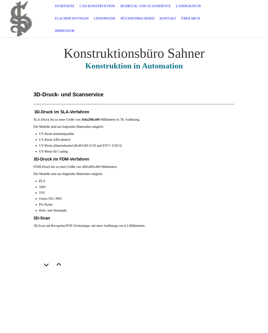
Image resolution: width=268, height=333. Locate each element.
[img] (21, 18)
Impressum (64, 31)
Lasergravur (188, 6)
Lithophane (105, 18)
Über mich (190, 18)
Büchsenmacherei (138, 18)
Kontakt (168, 18)
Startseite (65, 6)
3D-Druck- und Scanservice (145, 6)
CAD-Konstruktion (97, 6)
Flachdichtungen (72, 18)
